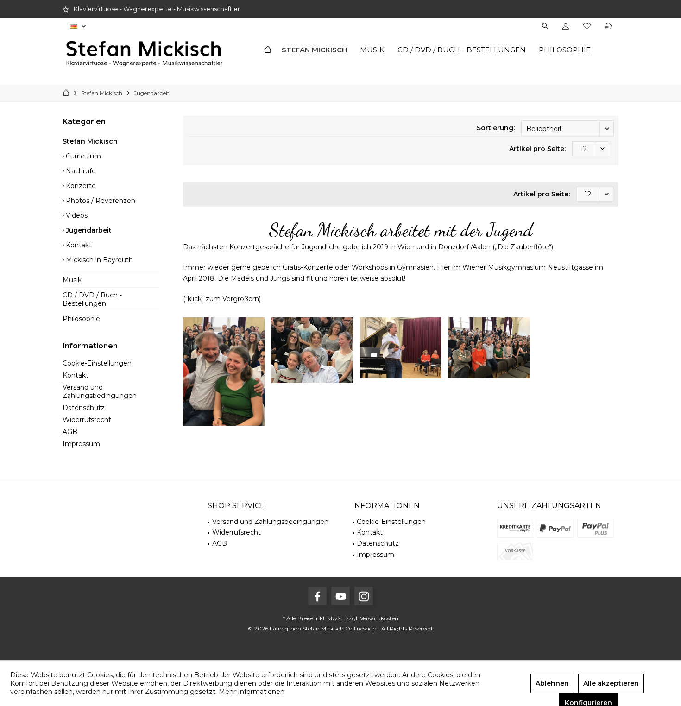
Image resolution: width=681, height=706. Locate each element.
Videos (76, 215)
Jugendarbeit (88, 230)
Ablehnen (552, 683)
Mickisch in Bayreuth (98, 260)
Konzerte (80, 186)
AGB (70, 432)
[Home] (267, 50)
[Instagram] (363, 596)
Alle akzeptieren (611, 683)
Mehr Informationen (251, 691)
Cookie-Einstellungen (97, 363)
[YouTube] (340, 596)
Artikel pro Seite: (537, 149)
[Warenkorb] (608, 26)
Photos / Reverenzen (99, 200)
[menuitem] (608, 26)
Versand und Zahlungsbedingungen (100, 391)
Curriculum (82, 156)
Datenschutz (84, 407)
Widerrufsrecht (87, 420)
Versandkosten (379, 618)
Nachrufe (80, 171)
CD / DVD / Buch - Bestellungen (92, 299)
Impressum (81, 444)
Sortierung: (496, 128)
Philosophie (81, 319)
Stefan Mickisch (90, 141)
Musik (72, 280)
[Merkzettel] (587, 26)
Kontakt (78, 245)
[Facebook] (317, 596)
